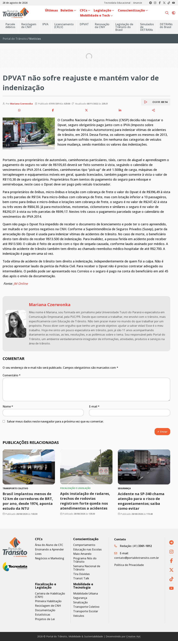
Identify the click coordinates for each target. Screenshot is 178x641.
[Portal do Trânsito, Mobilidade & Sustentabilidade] (15, 547)
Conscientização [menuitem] (131, 10)
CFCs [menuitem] (83, 10)
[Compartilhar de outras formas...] (153, 110)
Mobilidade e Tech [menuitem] (95, 15)
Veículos (78, 615)
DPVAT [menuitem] (84, 24)
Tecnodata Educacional (117, 3)
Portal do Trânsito (15, 39)
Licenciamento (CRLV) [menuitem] (64, 25)
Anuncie (137, 3)
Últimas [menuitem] (51, 10)
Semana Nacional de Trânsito (86, 568)
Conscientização (86, 539)
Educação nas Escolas (87, 549)
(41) (142, 546)
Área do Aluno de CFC (49, 545)
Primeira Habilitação (48, 601)
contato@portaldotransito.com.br (136, 558)
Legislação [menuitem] (102, 10)
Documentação (45, 610)
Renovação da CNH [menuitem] (102, 25)
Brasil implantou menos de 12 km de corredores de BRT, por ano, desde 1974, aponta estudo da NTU (28, 501)
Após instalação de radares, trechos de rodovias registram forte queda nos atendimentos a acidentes (85, 501)
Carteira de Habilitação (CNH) (50, 595)
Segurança (80, 598)
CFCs (38, 539)
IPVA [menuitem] (45, 24)
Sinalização (80, 602)
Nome (8, 406)
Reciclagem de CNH (48, 605)
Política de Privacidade (129, 565)
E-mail (94, 406)
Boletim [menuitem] (66, 10)
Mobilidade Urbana (85, 593)
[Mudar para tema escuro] (173, 13)
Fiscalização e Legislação (45, 585)
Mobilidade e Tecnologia (83, 585)
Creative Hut (133, 636)
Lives (38, 553)
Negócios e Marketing (49, 558)
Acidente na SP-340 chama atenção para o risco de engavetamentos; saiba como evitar (141, 501)
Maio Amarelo (82, 553)
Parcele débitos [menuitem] (10, 25)
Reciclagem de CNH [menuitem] (28, 25)
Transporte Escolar (85, 611)
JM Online (21, 283)
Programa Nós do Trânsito (84, 560)
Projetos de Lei (45, 619)
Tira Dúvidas (81, 574)
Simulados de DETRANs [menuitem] (147, 27)
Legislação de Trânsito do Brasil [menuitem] (124, 27)
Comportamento (84, 545)
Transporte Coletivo (86, 606)
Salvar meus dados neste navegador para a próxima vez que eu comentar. (55, 421)
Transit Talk (81, 578)
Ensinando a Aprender (49, 549)
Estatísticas (42, 614)
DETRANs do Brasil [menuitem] (166, 25)
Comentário (12, 375)
